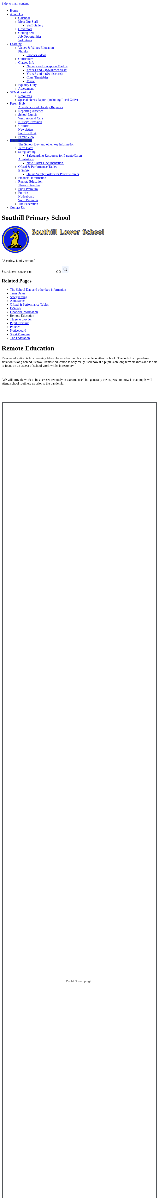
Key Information (21, 140)
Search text (9, 271)
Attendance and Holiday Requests (40, 107)
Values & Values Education (36, 47)
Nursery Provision (30, 122)
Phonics (23, 51)
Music (30, 81)
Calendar (24, 18)
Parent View (26, 137)
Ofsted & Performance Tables (37, 166)
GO (58, 271)
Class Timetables (37, 77)
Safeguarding (27, 152)
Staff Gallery (34, 25)
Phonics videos (36, 55)
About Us (16, 14)
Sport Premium (28, 200)
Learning (16, 44)
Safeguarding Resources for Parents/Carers (54, 155)
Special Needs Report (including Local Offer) (48, 99)
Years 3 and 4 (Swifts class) (44, 73)
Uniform (23, 125)
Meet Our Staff (28, 21)
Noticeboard (26, 196)
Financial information (32, 178)
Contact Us (17, 207)
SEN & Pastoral (20, 92)
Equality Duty (27, 85)
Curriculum (25, 59)
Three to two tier (29, 185)
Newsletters (26, 129)
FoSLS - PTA (27, 133)
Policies (23, 192)
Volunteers (25, 40)
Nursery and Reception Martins (46, 66)
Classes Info (26, 62)
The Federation (28, 204)
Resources (25, 96)
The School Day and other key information (46, 144)
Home (14, 10)
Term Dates (25, 148)
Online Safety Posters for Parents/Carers (52, 174)
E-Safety (24, 170)
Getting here (26, 33)
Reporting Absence (30, 111)
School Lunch (27, 114)
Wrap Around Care (30, 118)
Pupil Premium (28, 189)
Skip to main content (15, 3)
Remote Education (30, 181)
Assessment (26, 88)
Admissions (26, 159)
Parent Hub (17, 103)
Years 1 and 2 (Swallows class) (46, 70)
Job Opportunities (29, 36)
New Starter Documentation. (45, 163)
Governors (25, 29)
